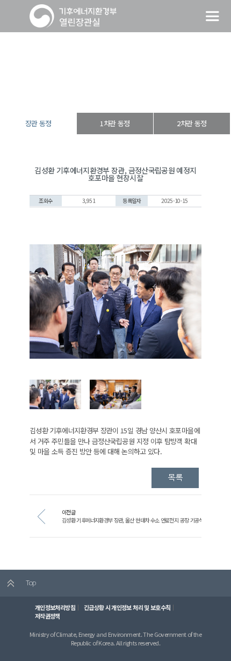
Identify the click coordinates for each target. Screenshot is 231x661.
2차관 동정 (191, 123)
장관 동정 (145, 94)
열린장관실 (79, 94)
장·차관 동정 (113, 94)
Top (29, 582)
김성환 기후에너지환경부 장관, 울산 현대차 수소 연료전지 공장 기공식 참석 (138, 520)
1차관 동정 (114, 123)
